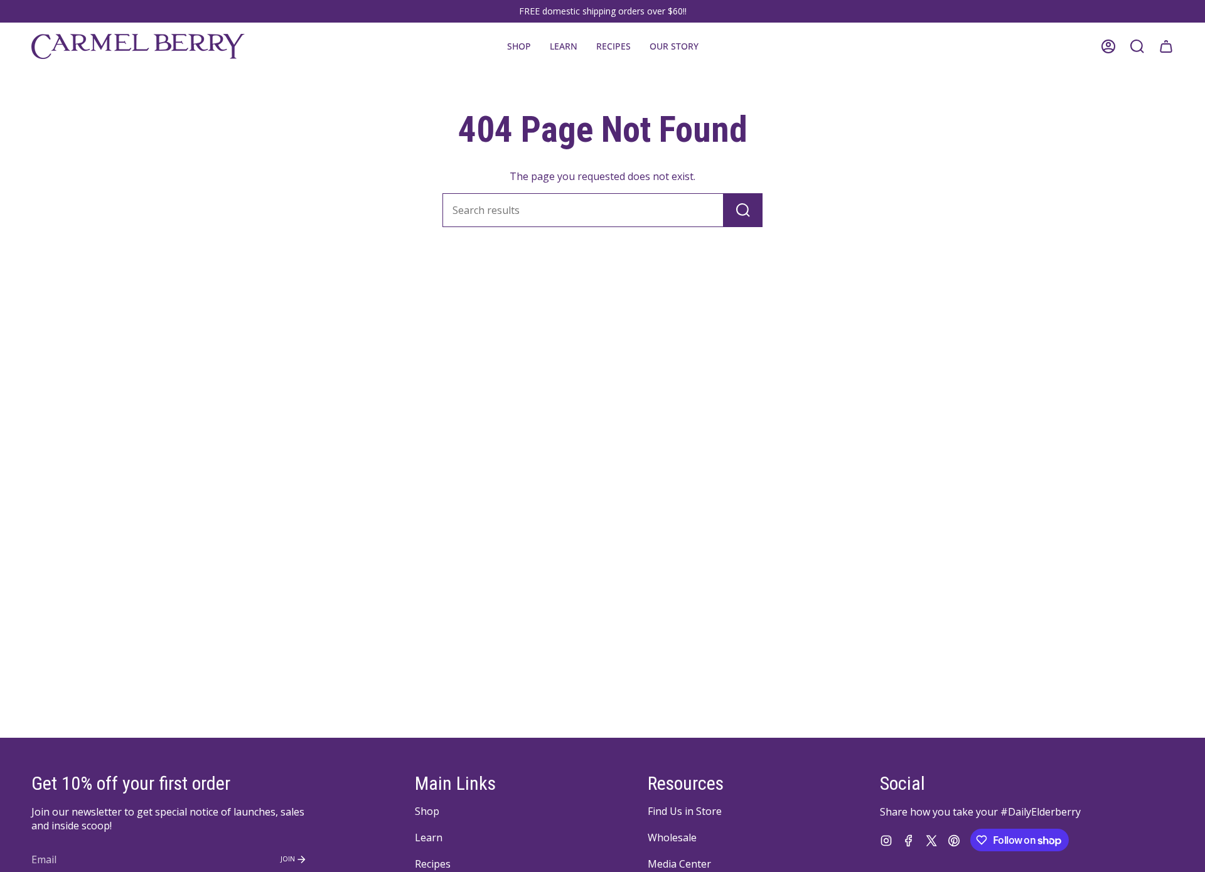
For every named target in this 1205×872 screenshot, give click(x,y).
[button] (563, 46)
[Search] (743, 210)
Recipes (433, 864)
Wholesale (672, 837)
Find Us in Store (685, 811)
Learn (428, 837)
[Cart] (1166, 46)
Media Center (679, 864)
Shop (427, 811)
